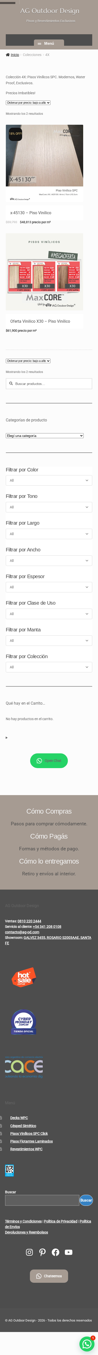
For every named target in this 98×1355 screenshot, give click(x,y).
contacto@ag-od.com (22, 932)
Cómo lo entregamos (49, 861)
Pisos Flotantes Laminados (31, 1141)
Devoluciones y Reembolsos (26, 1232)
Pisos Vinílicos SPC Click (29, 1134)
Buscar (10, 1192)
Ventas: (11, 921)
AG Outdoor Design (49, 11)
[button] (86, 1344)
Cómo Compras (49, 811)
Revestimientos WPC (26, 1149)
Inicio (15, 55)
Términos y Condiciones (23, 1221)
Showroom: (14, 938)
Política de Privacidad (60, 1221)
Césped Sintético (23, 1126)
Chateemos (53, 1276)
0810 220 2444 (29, 921)
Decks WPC (19, 1118)
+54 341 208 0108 (47, 927)
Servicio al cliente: (18, 927)
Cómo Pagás (49, 836)
